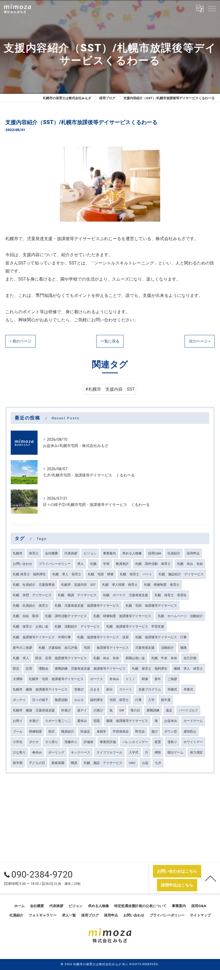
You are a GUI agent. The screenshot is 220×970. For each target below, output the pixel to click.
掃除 (158, 752)
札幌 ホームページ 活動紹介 (180, 616)
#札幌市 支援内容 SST (110, 389)
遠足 (169, 710)
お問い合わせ (22, 564)
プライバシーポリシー (55, 564)
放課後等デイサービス (113, 648)
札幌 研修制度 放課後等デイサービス (122, 616)
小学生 (18, 742)
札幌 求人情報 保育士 (120, 585)
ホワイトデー (193, 742)
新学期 (18, 763)
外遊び (66, 710)
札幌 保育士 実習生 (171, 595)
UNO (132, 763)
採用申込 (193, 553)
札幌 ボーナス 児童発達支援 (125, 595)
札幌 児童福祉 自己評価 (58, 648)
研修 (145, 679)
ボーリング (56, 752)
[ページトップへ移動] (210, 878)
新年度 (166, 700)
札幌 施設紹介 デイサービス (181, 574)
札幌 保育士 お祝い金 (30, 626)
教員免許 (122, 564)
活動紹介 (167, 648)
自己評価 (190, 658)
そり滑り (51, 742)
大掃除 (18, 679)
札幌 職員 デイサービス (77, 595)
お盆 (145, 763)
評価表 (88, 742)
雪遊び (79, 689)
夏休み (82, 721)
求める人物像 (132, 553)
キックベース (80, 752)
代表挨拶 (70, 553)
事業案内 (109, 553)
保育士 (34, 553)
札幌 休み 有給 (190, 564)
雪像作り (70, 742)
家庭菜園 (58, 763)
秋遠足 (85, 731)
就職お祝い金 (135, 658)
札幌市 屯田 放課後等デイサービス (56, 679)
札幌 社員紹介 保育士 (30, 605)
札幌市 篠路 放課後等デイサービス (40, 689)
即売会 (140, 731)
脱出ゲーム (175, 752)
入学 (151, 700)
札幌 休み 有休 (106, 658)
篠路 (183, 648)
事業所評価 (108, 742)
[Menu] (212, 8)
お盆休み (170, 721)
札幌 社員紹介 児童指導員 (34, 585)
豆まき (95, 689)
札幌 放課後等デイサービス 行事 (161, 637)
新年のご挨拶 (22, 648)
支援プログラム (149, 689)
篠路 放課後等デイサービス (127, 721)
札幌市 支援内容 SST (78, 585)
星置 (158, 742)
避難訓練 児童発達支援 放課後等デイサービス (90, 668)
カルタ (79, 700)
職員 (74, 763)
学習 (106, 564)
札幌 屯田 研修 (100, 574)
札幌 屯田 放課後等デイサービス (151, 605)
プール (18, 731)
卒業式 (188, 689)
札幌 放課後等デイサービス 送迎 (103, 637)
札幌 (93, 564)
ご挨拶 (172, 679)
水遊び (34, 721)
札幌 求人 (21, 658)
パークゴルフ (188, 710)
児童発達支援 (145, 648)
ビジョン (90, 553)
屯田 (87, 648)
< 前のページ (20, 341)
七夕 (158, 763)
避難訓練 (152, 710)
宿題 (96, 721)
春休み (37, 752)
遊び (154, 731)
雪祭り (172, 742)
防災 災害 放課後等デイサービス (61, 658)
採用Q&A (154, 553)
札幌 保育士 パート (136, 574)
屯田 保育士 (119, 700)
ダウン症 (170, 731)
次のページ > (199, 341)
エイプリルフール (109, 752)
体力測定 (196, 752)
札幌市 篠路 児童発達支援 (34, 710)
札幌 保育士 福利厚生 (29, 574)
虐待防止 (190, 731)
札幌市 (18, 553)
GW (121, 710)
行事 (138, 700)
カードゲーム (193, 721)
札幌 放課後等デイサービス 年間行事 (42, 637)
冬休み (114, 679)
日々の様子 (40, 700)
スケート (125, 689)
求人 (80, 564)
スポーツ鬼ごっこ (58, 721)
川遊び (98, 710)
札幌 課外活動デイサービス (66, 616)
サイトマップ (200, 915)
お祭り (18, 721)
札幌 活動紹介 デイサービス (77, 626)
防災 (16, 668)
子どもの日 (37, 763)
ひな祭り (19, 752)
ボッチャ (19, 700)
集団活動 (61, 700)
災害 (29, 668)
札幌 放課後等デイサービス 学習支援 (135, 626)
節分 (109, 689)
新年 (158, 679)
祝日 (51, 731)
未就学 (101, 731)
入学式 (133, 752)
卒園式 (172, 689)
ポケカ (34, 742)
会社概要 (51, 553)
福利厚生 (96, 700)
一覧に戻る (110, 341)
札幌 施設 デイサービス (103, 763)
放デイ (82, 710)
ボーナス (96, 679)
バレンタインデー (135, 742)
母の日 (135, 710)
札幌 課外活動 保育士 (153, 564)
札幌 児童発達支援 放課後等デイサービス (87, 605)
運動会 (43, 668)
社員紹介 (173, 553)
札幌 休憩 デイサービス (32, 595)
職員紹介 (67, 731)
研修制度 (35, 731)
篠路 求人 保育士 (188, 668)
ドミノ (130, 679)
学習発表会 (121, 731)
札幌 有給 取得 (26, 616)
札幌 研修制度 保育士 (161, 585)
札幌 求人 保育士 (66, 574)
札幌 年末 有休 (164, 658)
